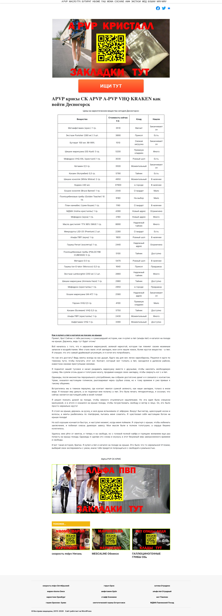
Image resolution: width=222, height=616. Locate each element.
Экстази (136, 1)
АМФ (127, 1)
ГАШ (103, 1)
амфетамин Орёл (109, 591)
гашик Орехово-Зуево (56, 603)
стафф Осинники (109, 597)
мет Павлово (162, 597)
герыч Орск (109, 586)
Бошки (151, 1)
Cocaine (119, 1)
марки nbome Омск (56, 591)
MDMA (110, 1)
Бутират (86, 1)
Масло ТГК (75, 1)
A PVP (65, 1)
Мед (144, 1)
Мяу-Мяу (161, 1)
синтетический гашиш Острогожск (109, 603)
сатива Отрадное (162, 586)
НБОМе (96, 1)
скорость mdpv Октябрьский (56, 586)
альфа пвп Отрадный (162, 591)
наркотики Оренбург (56, 597)
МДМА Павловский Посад (162, 603)
